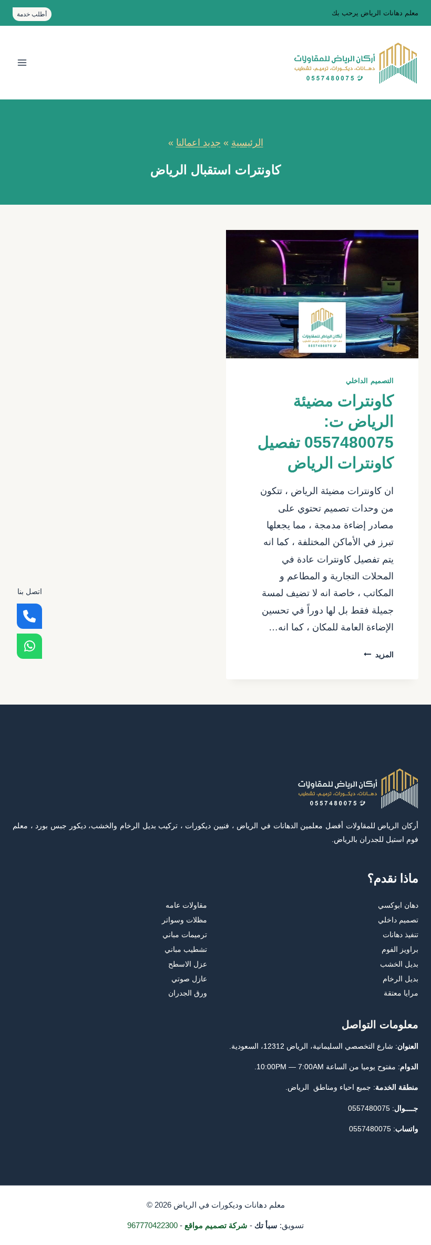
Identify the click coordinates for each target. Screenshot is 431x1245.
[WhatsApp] (29, 646)
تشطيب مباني (186, 949)
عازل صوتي (189, 979)
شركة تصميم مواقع (216, 1225)
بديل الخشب (399, 964)
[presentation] (322, 294)
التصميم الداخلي (370, 381)
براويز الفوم (400, 949)
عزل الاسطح (187, 964)
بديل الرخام (400, 979)
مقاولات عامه (186, 905)
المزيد (379, 654)
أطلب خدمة (32, 14)
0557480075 (369, 1108)
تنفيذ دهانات (400, 934)
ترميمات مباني (184, 934)
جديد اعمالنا (198, 142)
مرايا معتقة (401, 993)
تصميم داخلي (398, 920)
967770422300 (152, 1225)
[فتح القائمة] (22, 63)
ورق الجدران (187, 993)
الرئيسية (247, 142)
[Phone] (29, 616)
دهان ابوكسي (398, 905)
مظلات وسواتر (184, 920)
